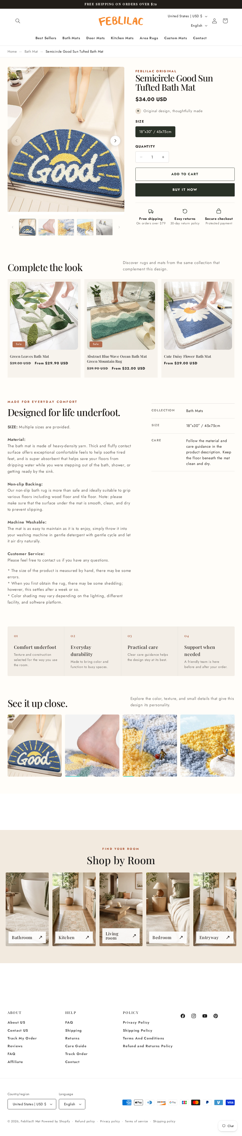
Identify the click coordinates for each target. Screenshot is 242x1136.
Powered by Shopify (56, 1121)
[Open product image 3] (150, 746)
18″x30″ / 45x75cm (155, 131)
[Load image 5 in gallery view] (104, 227)
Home (12, 51)
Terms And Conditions (143, 1038)
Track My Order (22, 1038)
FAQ (12, 1053)
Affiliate (15, 1061)
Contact (72, 1061)
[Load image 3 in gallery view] (66, 227)
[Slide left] (13, 227)
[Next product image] (115, 141)
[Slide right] (119, 227)
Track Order (76, 1053)
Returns (72, 1038)
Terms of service (136, 1121)
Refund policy (85, 1121)
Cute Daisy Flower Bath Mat (187, 356)
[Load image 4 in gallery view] (85, 227)
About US (17, 1022)
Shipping (73, 1030)
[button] (18, 20)
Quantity (145, 146)
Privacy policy (110, 1121)
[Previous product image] (16, 141)
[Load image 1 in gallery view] (27, 227)
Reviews (15, 1046)
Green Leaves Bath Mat (29, 356)
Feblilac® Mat (30, 1121)
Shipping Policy (137, 1030)
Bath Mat (31, 51)
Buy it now (185, 189)
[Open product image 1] (35, 746)
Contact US (18, 1030)
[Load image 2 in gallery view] (46, 227)
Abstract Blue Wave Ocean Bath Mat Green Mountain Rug (117, 359)
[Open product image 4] (207, 746)
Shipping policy (164, 1121)
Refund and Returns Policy (148, 1046)
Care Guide (75, 1046)
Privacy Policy (136, 1022)
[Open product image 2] (92, 746)
